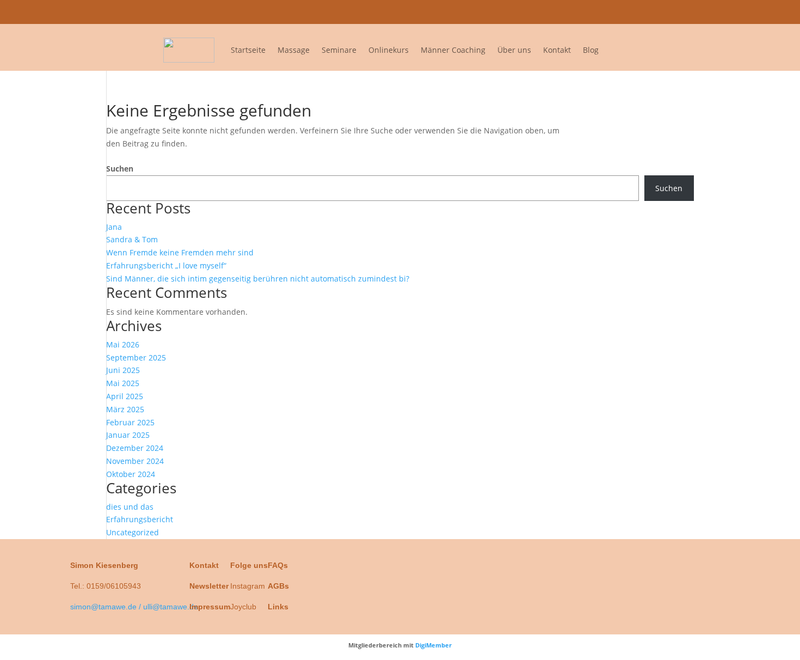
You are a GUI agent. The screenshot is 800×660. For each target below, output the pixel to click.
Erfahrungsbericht (139, 519)
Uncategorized (132, 532)
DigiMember (433, 645)
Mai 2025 (122, 383)
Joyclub (243, 606)
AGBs (278, 586)
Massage (294, 50)
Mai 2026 (122, 344)
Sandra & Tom (132, 239)
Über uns (514, 50)
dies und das (129, 507)
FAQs (278, 565)
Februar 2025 (130, 422)
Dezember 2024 (134, 448)
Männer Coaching (453, 50)
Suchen (119, 168)
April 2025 (124, 396)
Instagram (247, 586)
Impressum (209, 606)
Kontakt (557, 50)
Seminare (339, 50)
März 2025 (125, 409)
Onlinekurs (388, 50)
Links (278, 606)
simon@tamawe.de (589, 12)
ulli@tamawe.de (663, 12)
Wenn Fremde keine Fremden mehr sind (180, 252)
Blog (591, 50)
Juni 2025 (123, 370)
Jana (114, 227)
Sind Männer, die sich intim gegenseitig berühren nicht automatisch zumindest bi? (257, 278)
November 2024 (135, 461)
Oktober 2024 (130, 474)
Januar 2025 (128, 435)
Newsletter (209, 586)
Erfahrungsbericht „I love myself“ (166, 265)
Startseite (248, 50)
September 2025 (136, 357)
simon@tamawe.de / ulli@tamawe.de (134, 606)
